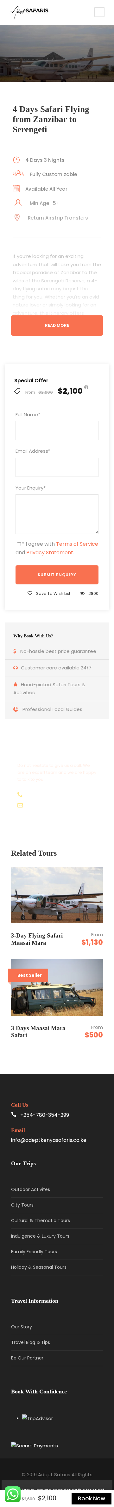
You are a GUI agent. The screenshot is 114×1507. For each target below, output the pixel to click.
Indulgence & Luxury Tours (40, 1236)
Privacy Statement (49, 552)
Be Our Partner (27, 1358)
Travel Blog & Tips (30, 1342)
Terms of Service (77, 544)
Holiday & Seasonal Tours (38, 1267)
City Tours (22, 1205)
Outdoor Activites (30, 1189)
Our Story (21, 1327)
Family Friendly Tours (34, 1251)
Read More (57, 325)
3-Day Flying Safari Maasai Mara (37, 939)
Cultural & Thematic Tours (40, 1220)
